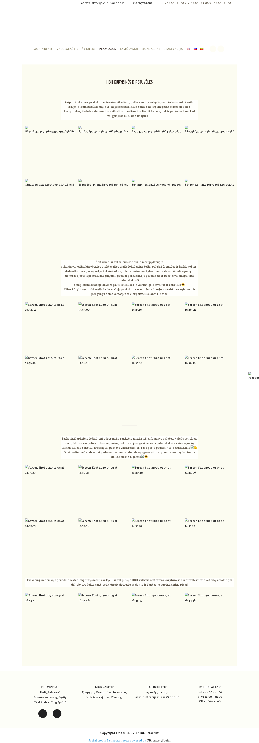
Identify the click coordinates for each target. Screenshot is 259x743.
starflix (153, 733)
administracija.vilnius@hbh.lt (103, 3)
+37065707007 (142, 3)
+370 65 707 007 (157, 692)
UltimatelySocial (159, 740)
